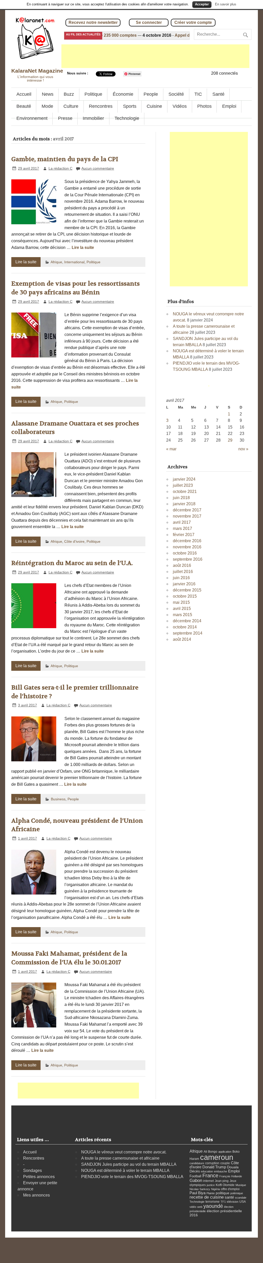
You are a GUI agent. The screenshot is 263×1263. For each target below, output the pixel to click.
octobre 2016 (185, 553)
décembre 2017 (187, 510)
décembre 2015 (187, 590)
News (47, 94)
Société (176, 94)
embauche (220, 1171)
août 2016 (182, 565)
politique (222, 1193)
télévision (232, 1201)
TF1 (223, 1201)
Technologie (127, 118)
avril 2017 (182, 522)
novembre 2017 (187, 516)
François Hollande (230, 1176)
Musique (241, 1185)
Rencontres (100, 106)
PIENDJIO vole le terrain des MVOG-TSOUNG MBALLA (132, 1176)
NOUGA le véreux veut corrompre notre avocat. (123, 1152)
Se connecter (149, 22)
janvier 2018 (184, 504)
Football (195, 1176)
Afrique (56, 262)
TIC (198, 94)
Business (58, 799)
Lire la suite (83, 247)
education (207, 1171)
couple (225, 1163)
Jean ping (222, 1181)
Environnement (32, 118)
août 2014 (182, 639)
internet (208, 1181)
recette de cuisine (207, 1197)
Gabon (196, 1180)
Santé (218, 94)
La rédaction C (60, 168)
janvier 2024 (184, 479)
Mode (47, 106)
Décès (195, 1171)
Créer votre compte (193, 22)
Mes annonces (36, 1195)
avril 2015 (182, 608)
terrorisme (212, 1201)
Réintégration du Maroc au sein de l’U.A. (72, 563)
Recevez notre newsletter (93, 22)
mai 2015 (181, 602)
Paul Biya (197, 1193)
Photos (204, 106)
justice (211, 1185)
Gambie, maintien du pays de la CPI (64, 159)
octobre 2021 (185, 491)
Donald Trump (214, 1167)
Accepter (202, 4)
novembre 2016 (187, 547)
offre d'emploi (230, 1189)
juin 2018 (181, 498)
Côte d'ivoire (74, 541)
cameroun (216, 1157)
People (151, 94)
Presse (65, 118)
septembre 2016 (187, 559)
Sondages (32, 1170)
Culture (70, 106)
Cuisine (154, 106)
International (74, 262)
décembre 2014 (187, 621)
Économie (123, 94)
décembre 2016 (187, 541)
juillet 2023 (183, 485)
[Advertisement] (155, 56)
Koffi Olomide (225, 1185)
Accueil (23, 94)
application (224, 1151)
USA (242, 1201)
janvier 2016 (184, 584)
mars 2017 (182, 528)
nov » (243, 449)
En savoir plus (225, 4)
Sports (129, 106)
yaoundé (213, 1206)
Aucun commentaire (97, 168)
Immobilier (93, 118)
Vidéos (180, 106)
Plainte (210, 1193)
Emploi (229, 106)
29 (230, 440)
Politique (93, 94)
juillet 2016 (183, 571)
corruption (212, 1163)
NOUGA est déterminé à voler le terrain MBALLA (125, 1170)
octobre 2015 (185, 596)
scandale (240, 1197)
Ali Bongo (210, 1151)
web (199, 1206)
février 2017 (183, 534)
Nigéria (215, 1189)
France (210, 1175)
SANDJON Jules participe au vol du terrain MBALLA (128, 1164)
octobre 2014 (185, 627)
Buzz (69, 94)
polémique (236, 1193)
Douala (233, 1167)
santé (229, 1197)
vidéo (193, 1206)
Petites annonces (39, 1176)
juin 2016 (181, 578)
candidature (197, 1163)
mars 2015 (182, 615)
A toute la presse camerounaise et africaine (120, 1158)
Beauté (23, 106)
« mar (171, 449)
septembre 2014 (187, 633)
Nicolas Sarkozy (200, 1189)
